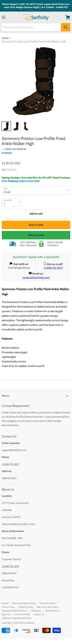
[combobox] (31, 27)
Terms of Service (47, 603)
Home (5, 38)
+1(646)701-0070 (10, 464)
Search (5, 603)
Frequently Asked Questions (14, 610)
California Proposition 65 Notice (16, 618)
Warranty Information (47, 607)
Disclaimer (36, 610)
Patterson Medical (15, 149)
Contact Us (39, 614)
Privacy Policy (8, 607)
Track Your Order (22, 614)
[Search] (65, 27)
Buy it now (36, 225)
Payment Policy (52, 610)
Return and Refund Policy (24, 603)
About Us (6, 614)
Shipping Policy (26, 607)
